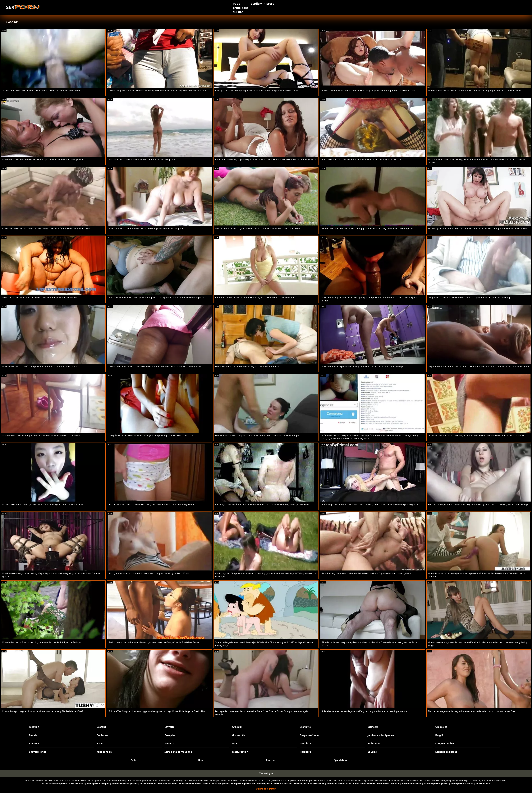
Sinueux (169, 743)
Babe (100, 743)
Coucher (271, 760)
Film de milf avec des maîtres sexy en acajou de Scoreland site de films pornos (43, 159)
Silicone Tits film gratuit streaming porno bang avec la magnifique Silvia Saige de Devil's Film (157, 711)
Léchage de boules (446, 751)
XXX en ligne (266, 773)
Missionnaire (104, 751)
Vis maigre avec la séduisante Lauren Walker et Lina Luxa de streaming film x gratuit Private (263, 504)
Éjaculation (340, 760)
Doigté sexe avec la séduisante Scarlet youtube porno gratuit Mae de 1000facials (151, 435)
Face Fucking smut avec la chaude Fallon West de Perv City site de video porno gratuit (366, 573)
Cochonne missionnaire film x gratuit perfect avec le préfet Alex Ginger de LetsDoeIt (46, 228)
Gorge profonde (309, 735)
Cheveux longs (37, 751)
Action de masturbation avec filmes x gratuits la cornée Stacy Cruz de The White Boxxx (154, 642)
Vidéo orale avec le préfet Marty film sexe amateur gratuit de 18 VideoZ (39, 297)
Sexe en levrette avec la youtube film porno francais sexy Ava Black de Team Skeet (258, 228)
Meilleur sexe (43, 780)
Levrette (169, 726)
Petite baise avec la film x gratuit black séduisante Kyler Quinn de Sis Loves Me (43, 504)
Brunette (373, 726)
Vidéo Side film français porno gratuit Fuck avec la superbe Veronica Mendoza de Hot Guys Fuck (265, 159)
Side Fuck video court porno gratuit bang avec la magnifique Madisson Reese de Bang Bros (156, 297)
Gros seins (441, 726)
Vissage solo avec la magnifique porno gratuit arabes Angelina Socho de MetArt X (258, 90)
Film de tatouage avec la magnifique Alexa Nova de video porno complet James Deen (472, 711)
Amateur (34, 743)
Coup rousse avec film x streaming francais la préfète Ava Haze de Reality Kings (469, 297)
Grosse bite (238, 735)
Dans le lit (305, 743)
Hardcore (305, 751)
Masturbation (240, 751)
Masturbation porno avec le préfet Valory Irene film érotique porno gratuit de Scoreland (474, 90)
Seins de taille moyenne (178, 751)
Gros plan (170, 735)
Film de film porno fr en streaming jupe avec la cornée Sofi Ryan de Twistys (41, 642)
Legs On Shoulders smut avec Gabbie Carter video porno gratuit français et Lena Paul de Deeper (478, 366)
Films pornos (88, 780)
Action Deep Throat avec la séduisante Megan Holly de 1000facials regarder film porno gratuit (158, 90)
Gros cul (237, 726)
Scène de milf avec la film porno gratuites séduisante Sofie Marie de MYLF (41, 435)
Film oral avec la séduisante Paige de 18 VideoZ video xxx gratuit (142, 159)
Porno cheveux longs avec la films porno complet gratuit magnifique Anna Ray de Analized (369, 90)
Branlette (305, 726)
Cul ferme (102, 735)
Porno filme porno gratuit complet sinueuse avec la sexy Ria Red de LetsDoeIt (43, 711)
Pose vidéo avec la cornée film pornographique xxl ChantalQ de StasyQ (39, 366)
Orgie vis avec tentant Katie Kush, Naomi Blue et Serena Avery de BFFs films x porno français (476, 435)
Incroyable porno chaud (258, 780)
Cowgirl (101, 726)
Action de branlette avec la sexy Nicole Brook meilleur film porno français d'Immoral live (155, 366)
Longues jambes (444, 743)
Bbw (200, 760)
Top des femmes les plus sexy (303, 780)
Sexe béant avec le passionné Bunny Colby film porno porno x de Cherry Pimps (363, 366)
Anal (234, 743)
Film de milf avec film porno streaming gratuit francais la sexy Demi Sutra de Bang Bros (367, 228)
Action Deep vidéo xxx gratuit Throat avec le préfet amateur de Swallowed (41, 90)
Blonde (33, 735)
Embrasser (374, 743)
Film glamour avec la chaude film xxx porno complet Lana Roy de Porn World (149, 573)
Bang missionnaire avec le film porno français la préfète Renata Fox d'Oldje (254, 297)
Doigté (439, 735)
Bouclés (372, 751)
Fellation (34, 726)
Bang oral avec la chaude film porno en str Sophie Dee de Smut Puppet (146, 228)
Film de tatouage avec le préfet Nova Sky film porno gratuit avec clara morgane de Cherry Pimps (478, 504)
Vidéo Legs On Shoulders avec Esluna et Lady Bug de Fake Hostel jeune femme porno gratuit (370, 504)
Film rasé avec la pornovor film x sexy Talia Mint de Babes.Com (247, 366)
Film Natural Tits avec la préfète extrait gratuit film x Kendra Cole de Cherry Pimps (151, 504)
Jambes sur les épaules (381, 735)
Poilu (133, 760)
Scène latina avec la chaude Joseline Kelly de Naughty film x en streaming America (364, 711)
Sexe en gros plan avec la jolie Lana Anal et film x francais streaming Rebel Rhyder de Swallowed (478, 228)
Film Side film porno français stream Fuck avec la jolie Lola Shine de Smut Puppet (257, 435)
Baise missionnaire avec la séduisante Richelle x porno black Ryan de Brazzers (362, 159)
